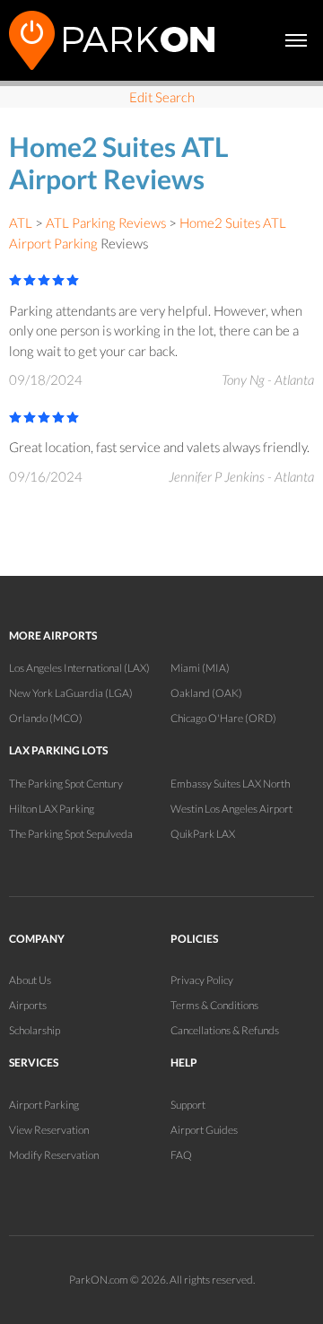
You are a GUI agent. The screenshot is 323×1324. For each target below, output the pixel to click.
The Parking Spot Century (66, 783)
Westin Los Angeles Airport (231, 808)
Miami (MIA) (200, 668)
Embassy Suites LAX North (230, 783)
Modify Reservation (54, 1155)
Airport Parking (44, 1104)
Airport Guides (204, 1130)
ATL (20, 222)
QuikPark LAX (202, 834)
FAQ (181, 1155)
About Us (30, 980)
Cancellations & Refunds (224, 1030)
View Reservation (49, 1130)
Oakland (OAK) (206, 693)
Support (187, 1104)
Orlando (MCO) (46, 718)
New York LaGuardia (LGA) (71, 693)
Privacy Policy (201, 980)
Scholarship (34, 1030)
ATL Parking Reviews (106, 222)
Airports (28, 1005)
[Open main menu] (296, 40)
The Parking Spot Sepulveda (71, 834)
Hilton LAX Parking (51, 808)
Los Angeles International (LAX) (79, 668)
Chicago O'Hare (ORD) (223, 718)
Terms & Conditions (214, 1005)
